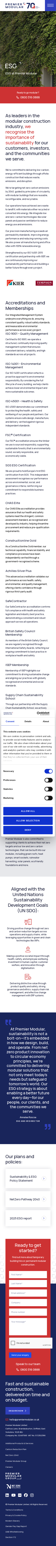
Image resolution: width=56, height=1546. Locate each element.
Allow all (28, 811)
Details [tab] (28, 721)
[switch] (49, 780)
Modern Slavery (12, 1520)
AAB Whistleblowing (14, 1531)
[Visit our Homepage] (22, 5)
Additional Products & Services (19, 1443)
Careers (9, 1467)
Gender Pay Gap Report (16, 1526)
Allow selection (28, 820)
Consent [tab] (10, 721)
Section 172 (10, 1537)
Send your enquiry (20, 1355)
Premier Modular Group (15, 1461)
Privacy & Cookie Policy (16, 1515)
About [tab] (46, 721)
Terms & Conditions (14, 1510)
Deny (28, 830)
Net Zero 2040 (12, 1455)
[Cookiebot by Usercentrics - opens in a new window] (40, 713)
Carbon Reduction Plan (15, 1449)
